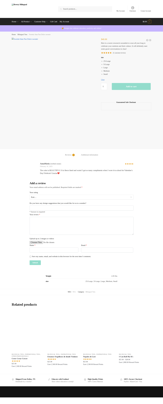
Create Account (146, 11)
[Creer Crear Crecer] (28, 331)
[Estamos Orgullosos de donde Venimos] (63, 331)
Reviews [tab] (68, 155)
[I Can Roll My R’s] (135, 331)
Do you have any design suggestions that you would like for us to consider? (58, 203)
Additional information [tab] (89, 155)
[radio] (127, 61)
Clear (103, 79)
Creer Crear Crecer (20, 359)
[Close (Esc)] (20, 399)
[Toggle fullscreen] (8, 399)
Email (84, 245)
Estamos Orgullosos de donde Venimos (62, 357)
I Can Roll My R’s (126, 357)
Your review (35, 215)
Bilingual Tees (22, 34)
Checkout (132, 11)
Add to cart (131, 86)
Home (14, 34)
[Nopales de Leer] (99, 331)
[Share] (14, 399)
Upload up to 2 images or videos (42, 239)
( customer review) (119, 53)
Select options (28, 371)
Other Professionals (20, 356)
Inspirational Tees (32, 354)
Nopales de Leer (89, 357)
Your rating (34, 192)
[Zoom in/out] (2, 399)
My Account (120, 11)
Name (32, 245)
